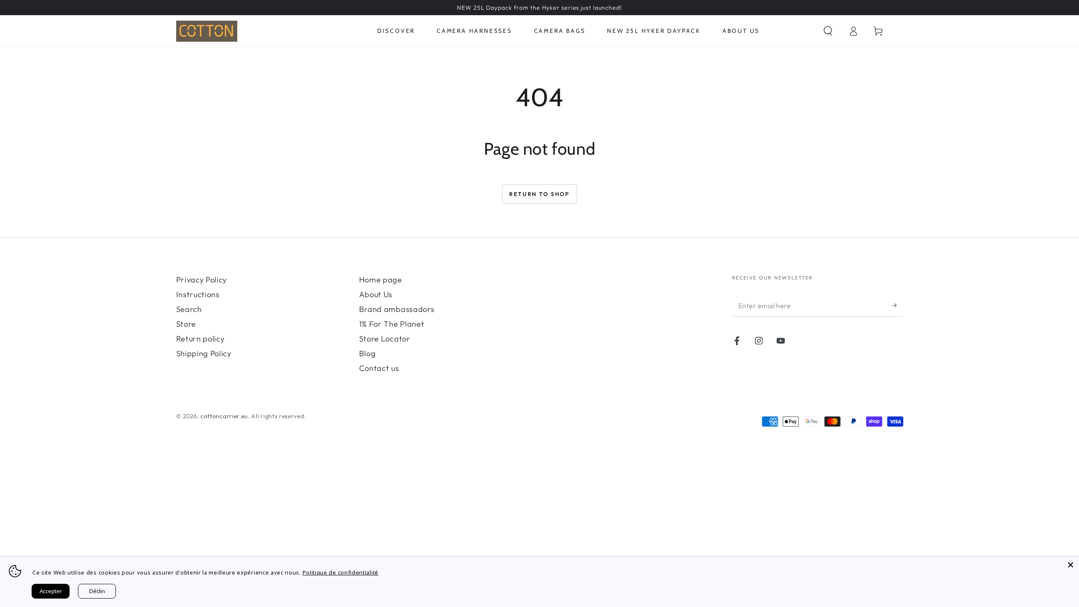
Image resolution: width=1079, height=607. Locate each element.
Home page (380, 280)
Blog (367, 353)
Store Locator (385, 339)
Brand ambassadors (397, 309)
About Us (376, 294)
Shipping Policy (203, 353)
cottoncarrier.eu (224, 416)
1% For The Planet (391, 324)
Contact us (379, 368)
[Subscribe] (897, 305)
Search (189, 309)
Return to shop (539, 194)
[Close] (1070, 565)
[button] (827, 31)
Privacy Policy (201, 280)
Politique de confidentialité (340, 572)
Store (186, 324)
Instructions (198, 294)
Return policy (200, 339)
